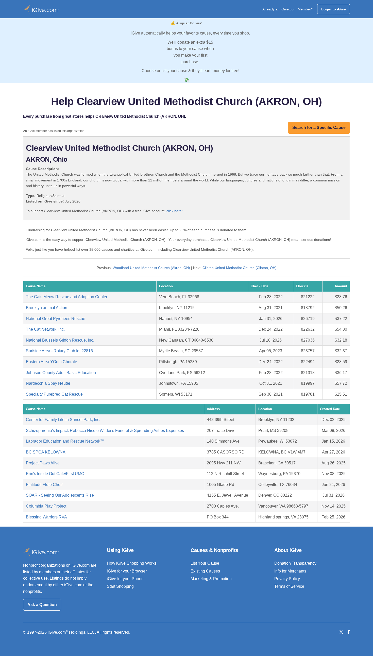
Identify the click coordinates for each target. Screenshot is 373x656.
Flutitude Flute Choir (44, 484)
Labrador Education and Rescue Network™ (65, 441)
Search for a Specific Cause (319, 127)
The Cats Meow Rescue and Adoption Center (66, 297)
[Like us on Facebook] (348, 632)
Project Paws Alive (43, 463)
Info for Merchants (290, 571)
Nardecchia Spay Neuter (48, 383)
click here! (174, 211)
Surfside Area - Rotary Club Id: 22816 (59, 351)
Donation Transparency (295, 563)
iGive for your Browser (127, 571)
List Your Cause (205, 563)
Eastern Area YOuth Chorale (51, 362)
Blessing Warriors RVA (46, 517)
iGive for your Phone (125, 579)
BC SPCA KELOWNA (45, 452)
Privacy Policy (287, 579)
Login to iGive (333, 9)
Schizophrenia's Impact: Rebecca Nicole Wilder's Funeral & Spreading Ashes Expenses (105, 430)
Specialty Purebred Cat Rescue (54, 394)
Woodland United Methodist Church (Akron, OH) (151, 268)
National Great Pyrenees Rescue (55, 318)
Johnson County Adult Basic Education (61, 373)
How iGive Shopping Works (132, 563)
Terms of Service (289, 586)
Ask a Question (42, 604)
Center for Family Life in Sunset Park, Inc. (63, 419)
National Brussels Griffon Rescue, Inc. (60, 340)
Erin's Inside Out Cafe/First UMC (55, 474)
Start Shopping (120, 586)
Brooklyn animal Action (46, 308)
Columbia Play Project (46, 506)
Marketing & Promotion (211, 579)
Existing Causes (205, 571)
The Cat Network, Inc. (45, 329)
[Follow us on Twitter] (341, 632)
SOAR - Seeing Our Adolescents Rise (60, 495)
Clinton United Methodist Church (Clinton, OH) (239, 268)
